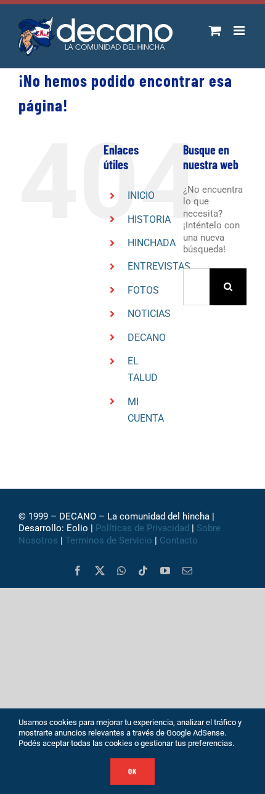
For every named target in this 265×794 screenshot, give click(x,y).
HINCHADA (152, 243)
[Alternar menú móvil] (240, 30)
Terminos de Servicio (108, 540)
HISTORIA (149, 219)
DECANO (147, 337)
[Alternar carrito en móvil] (215, 30)
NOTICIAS (149, 313)
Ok (132, 771)
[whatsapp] (121, 570)
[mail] (187, 570)
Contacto (180, 540)
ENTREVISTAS (159, 266)
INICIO (141, 195)
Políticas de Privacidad (142, 528)
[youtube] (165, 570)
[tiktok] (143, 570)
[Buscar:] (196, 286)
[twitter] (100, 570)
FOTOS (143, 290)
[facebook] (78, 570)
